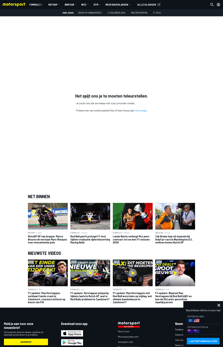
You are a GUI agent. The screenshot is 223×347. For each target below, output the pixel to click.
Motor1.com (123, 331)
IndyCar (69, 4)
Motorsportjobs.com (128, 336)
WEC (83, 4)
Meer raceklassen (116, 4)
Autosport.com (125, 341)
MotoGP (52, 4)
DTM (96, 4)
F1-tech (157, 12)
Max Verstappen (139, 12)
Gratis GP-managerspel (90, 12)
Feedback (180, 329)
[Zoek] (212, 4)
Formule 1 (35, 4)
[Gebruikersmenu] (218, 4)
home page (141, 110)
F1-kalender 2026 (116, 12)
